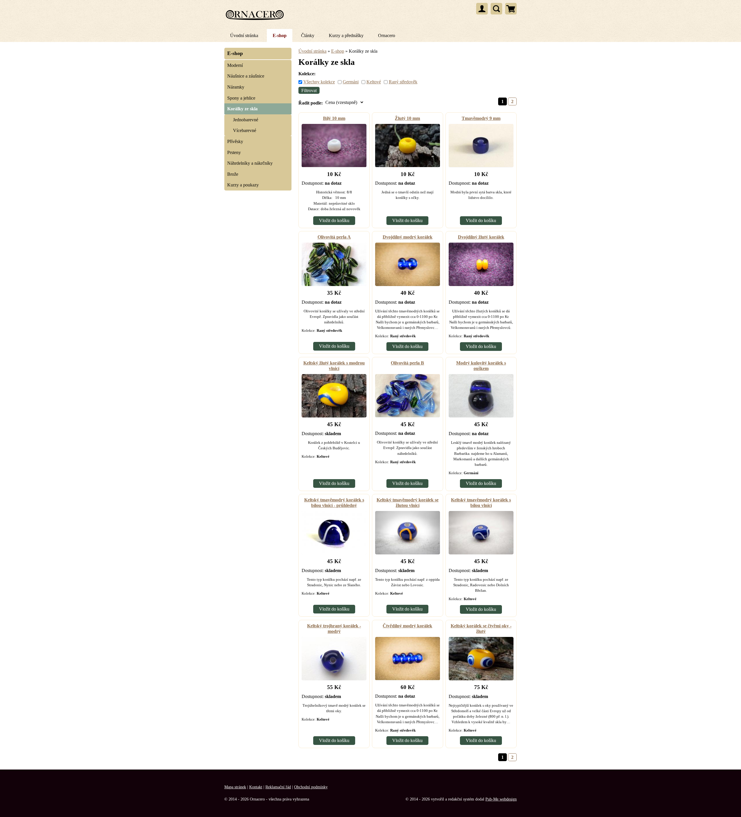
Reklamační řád (278, 787)
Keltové (373, 81)
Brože (232, 174)
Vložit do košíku (334, 220)
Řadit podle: (310, 102)
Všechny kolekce (319, 81)
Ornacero (386, 35)
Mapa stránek (235, 787)
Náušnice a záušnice (245, 76)
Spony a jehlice (241, 98)
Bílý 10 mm (334, 118)
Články (307, 35)
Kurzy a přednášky (346, 35)
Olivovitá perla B (407, 362)
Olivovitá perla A (334, 237)
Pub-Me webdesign (501, 799)
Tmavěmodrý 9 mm (481, 118)
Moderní (235, 65)
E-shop (280, 35)
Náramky (235, 87)
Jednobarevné (245, 119)
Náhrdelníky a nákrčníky (250, 163)
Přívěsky (235, 141)
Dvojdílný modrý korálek (407, 237)
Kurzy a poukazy (243, 184)
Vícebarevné (244, 130)
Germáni (351, 81)
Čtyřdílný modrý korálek (407, 625)
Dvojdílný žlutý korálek (481, 237)
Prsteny (234, 152)
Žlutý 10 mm (407, 118)
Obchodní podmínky (311, 787)
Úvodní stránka (244, 35)
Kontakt (255, 787)
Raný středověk (403, 81)
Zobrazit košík (511, 8)
